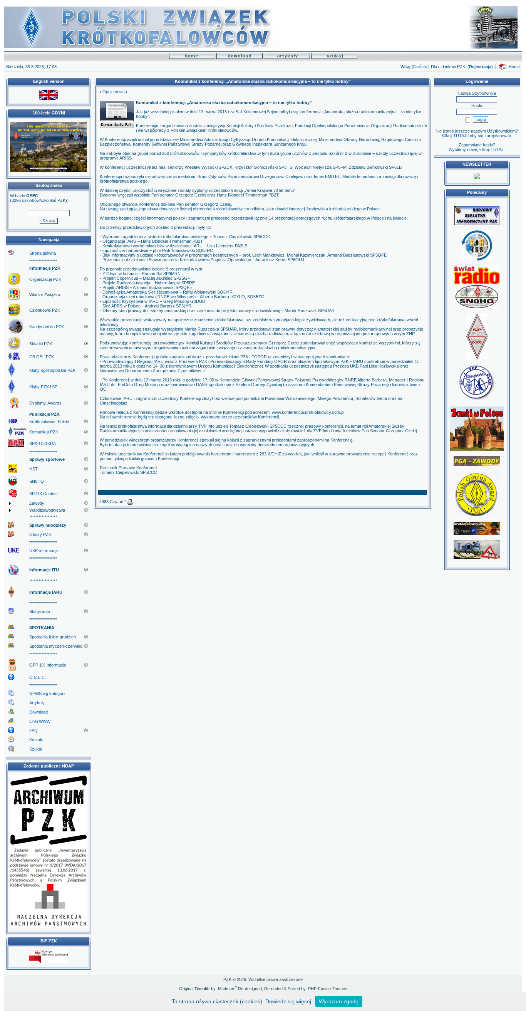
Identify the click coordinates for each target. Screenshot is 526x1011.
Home (514, 66)
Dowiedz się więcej (288, 1001)
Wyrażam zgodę (338, 1001)
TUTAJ (497, 149)
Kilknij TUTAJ (454, 135)
